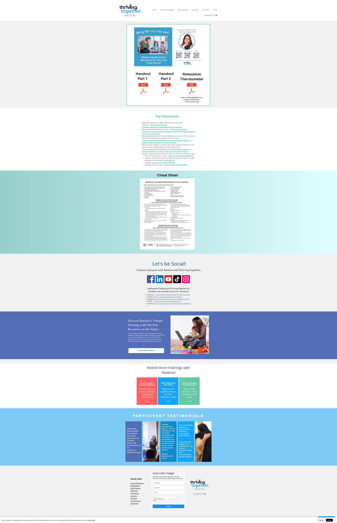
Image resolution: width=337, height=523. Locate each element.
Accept (329, 520)
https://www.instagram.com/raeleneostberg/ (172, 299)
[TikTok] (177, 279)
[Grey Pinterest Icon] (214, 15)
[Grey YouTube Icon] (216, 15)
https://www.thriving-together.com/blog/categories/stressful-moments (162, 126)
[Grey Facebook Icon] (205, 15)
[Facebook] (151, 279)
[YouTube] (168, 279)
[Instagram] (186, 279)
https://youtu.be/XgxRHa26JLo (176, 165)
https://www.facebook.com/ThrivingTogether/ (172, 295)
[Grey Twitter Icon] (209, 15)
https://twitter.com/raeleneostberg (167, 301)
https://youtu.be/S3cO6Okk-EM (180, 156)
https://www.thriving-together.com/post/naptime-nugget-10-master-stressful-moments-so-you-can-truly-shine (169, 131)
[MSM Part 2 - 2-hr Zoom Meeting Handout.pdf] (165, 89)
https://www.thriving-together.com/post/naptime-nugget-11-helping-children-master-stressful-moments (166, 141)
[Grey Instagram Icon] (212, 15)
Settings (321, 520)
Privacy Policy (91, 520)
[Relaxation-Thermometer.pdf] (191, 89)
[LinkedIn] (160, 279)
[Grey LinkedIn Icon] (207, 15)
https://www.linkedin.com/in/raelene (168, 297)
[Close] (335, 520)
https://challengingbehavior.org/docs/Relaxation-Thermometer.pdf (192, 99)
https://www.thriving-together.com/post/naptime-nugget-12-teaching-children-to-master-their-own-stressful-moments (166, 150)
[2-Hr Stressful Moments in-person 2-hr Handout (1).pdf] (143, 89)
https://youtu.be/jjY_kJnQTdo (163, 163)
